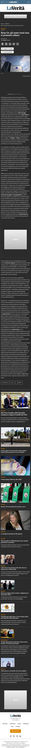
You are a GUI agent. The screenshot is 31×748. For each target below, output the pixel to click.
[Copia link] (17, 44)
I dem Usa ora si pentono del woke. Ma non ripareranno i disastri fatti (13, 568)
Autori (19, 723)
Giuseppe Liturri (5, 40)
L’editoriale (12, 723)
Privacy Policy (9, 745)
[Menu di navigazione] (2, 2)
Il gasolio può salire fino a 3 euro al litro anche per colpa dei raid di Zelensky (14, 617)
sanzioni (19, 382)
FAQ (12, 726)
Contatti (18, 726)
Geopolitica (4, 640)
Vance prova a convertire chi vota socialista (13, 671)
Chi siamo (4, 723)
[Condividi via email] (13, 44)
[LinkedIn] (20, 736)
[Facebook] (11, 736)
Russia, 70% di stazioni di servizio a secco (13, 506)
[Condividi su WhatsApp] (10, 44)
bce (12, 382)
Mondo (7, 23)
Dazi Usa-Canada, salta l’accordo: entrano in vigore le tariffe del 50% (14, 414)
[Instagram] (17, 736)
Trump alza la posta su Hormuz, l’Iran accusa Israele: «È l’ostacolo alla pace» (14, 642)
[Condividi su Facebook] (2, 44)
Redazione (26, 723)
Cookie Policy (15, 745)
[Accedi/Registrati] (28, 2)
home (2, 23)
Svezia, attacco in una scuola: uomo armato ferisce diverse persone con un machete (13, 451)
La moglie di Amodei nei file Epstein (11, 534)
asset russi (5, 382)
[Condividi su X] (6, 44)
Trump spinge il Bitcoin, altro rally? (11, 479)
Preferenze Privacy (22, 745)
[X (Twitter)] (14, 736)
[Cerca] (6, 2)
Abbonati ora (15, 731)
